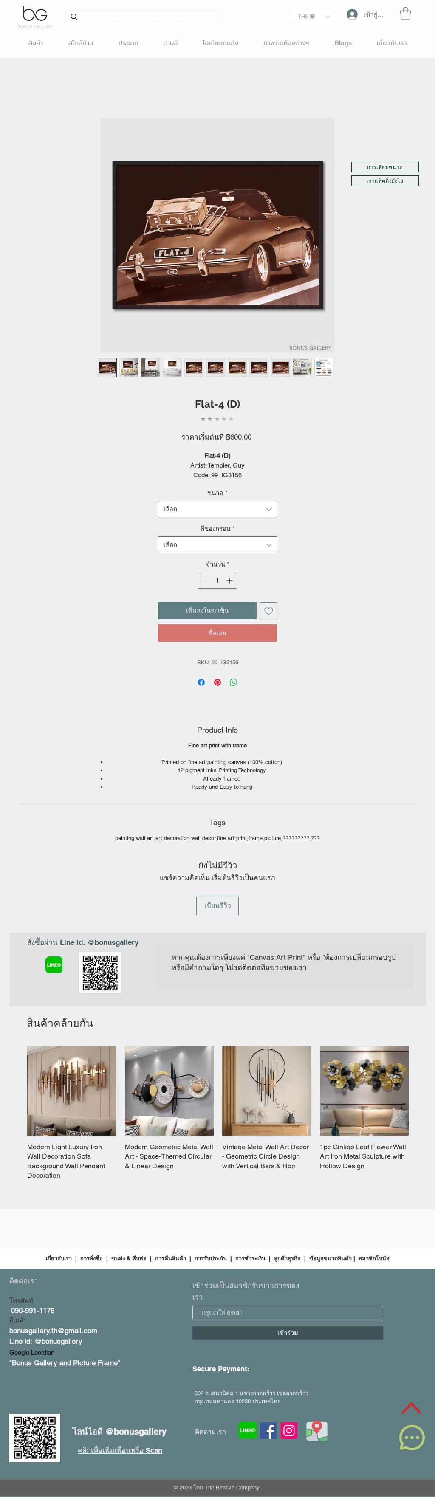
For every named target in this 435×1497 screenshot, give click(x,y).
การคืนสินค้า (170, 1258)
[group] (218, 1113)
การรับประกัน (211, 1258)
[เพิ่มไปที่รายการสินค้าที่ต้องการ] (268, 611)
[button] (314, 16)
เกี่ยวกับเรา (59, 1258)
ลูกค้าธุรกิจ (287, 1258)
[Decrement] (205, 580)
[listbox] (314, 16)
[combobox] (217, 509)
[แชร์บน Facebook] (201, 682)
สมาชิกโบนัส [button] (374, 1258)
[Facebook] (268, 1430)
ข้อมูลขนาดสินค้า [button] (330, 1258)
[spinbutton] (218, 580)
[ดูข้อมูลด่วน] (71, 1091)
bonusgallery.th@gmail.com (53, 1330)
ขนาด (217, 492)
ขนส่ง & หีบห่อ (129, 1258)
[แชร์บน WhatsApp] (234, 682)
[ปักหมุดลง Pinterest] (217, 682)
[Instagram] (289, 1430)
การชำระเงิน (250, 1258)
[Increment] (230, 580)
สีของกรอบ (218, 528)
